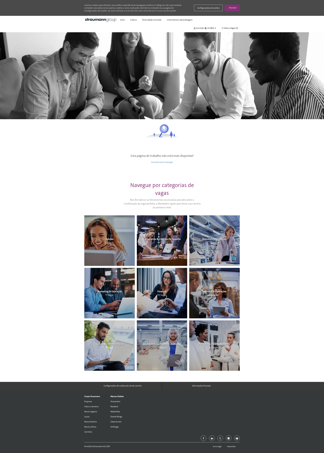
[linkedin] (212, 438)
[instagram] (228, 438)
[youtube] (237, 438)
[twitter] (220, 438)
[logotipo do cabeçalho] (100, 20)
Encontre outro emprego (162, 162)
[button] (199, 28)
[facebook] (203, 438)
